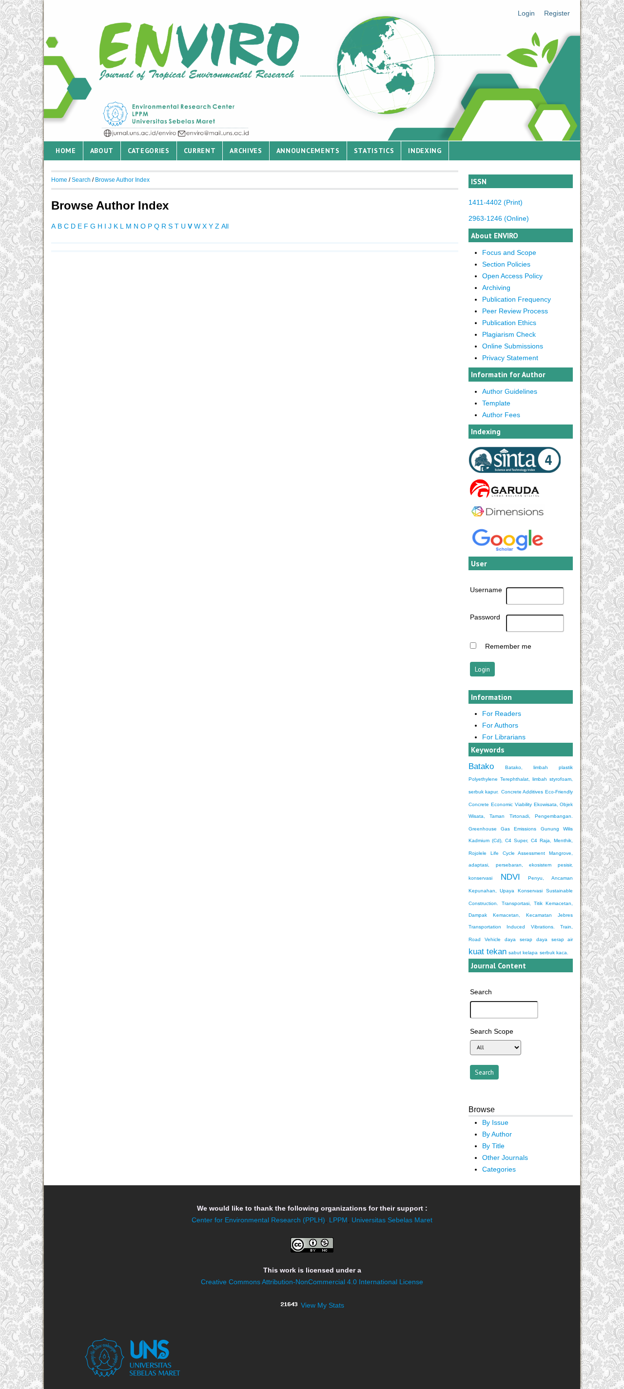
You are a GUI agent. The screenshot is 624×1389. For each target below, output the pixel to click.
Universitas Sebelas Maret (391, 1220)
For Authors (500, 725)
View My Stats (322, 1305)
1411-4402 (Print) (495, 202)
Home (66, 150)
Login (526, 13)
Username (486, 590)
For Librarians (504, 737)
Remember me (508, 646)
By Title (493, 1146)
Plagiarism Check (509, 334)
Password (485, 617)
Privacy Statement (510, 358)
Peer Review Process (515, 311)
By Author (497, 1134)
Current (200, 150)
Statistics (374, 150)
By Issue (495, 1122)
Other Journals (505, 1157)
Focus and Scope (509, 252)
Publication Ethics (509, 323)
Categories (149, 150)
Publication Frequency (516, 299)
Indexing (425, 150)
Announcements (308, 150)
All (225, 226)
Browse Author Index (122, 179)
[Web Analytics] (289, 1305)
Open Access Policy (512, 276)
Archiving (496, 287)
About (102, 150)
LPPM (338, 1220)
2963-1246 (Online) (498, 218)
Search (81, 179)
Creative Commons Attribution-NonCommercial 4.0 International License (312, 1282)
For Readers (501, 713)
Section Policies (506, 264)
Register (557, 13)
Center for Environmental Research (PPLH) (258, 1220)
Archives (246, 150)
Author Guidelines (509, 391)
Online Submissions (512, 346)
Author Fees (501, 415)
